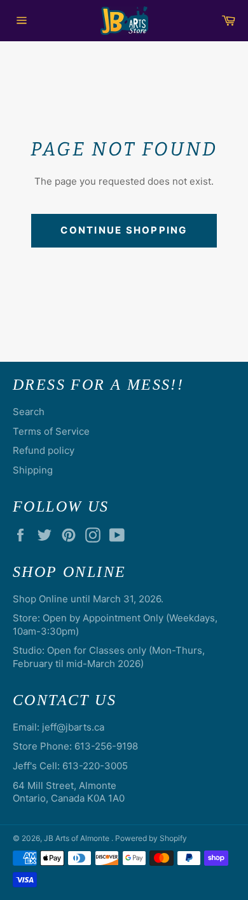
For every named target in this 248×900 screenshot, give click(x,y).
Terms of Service (51, 431)
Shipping (33, 470)
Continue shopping (123, 230)
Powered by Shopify (151, 838)
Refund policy (43, 450)
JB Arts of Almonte (77, 838)
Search (29, 412)
